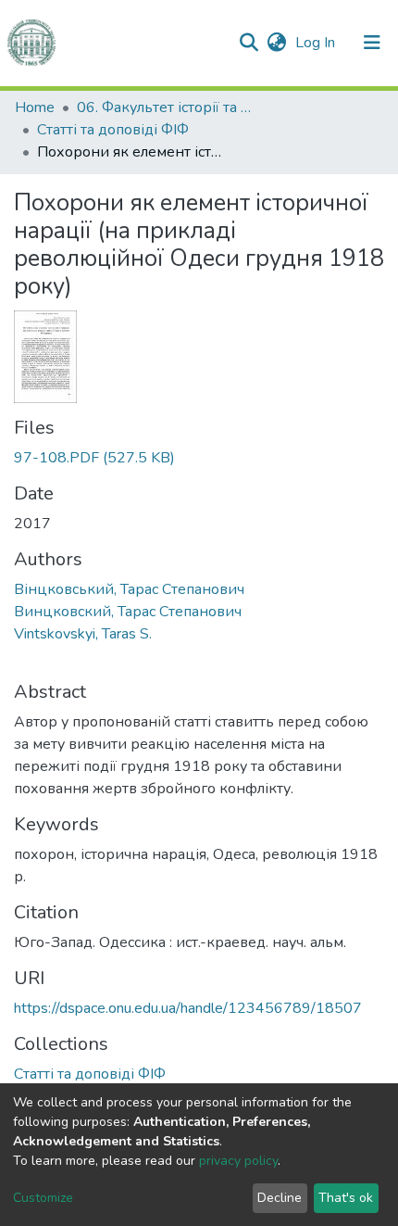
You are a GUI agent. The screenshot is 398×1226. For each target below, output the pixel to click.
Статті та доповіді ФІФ (113, 130)
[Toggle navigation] (372, 42)
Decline (279, 1198)
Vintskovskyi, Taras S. (83, 634)
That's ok (345, 1198)
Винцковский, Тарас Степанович (128, 611)
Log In (317, 42)
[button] (276, 43)
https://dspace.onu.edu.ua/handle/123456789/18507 (188, 1008)
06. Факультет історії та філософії (169, 107)
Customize (43, 1198)
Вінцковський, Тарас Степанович (129, 589)
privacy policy (238, 1160)
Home (35, 107)
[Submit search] (248, 43)
